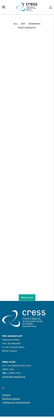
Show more (27, 297)
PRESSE (6, 395)
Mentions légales (11, 398)
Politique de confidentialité (16, 402)
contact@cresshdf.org (13, 376)
